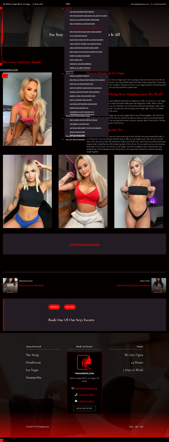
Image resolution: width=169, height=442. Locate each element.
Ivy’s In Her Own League (78, 36)
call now (54, 307)
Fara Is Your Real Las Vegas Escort (82, 24)
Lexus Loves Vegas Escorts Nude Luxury (84, 48)
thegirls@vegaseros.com (141, 4)
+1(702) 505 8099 (159, 4)
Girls (136, 426)
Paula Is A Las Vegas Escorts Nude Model (84, 20)
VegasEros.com (9, 69)
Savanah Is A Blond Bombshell (80, 64)
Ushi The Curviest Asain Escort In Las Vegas (86, 88)
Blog (141, 426)
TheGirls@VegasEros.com (86, 388)
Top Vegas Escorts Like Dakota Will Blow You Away (88, 16)
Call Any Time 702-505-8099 (75, 136)
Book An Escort (84, 408)
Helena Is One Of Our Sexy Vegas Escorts (85, 92)
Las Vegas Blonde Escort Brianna (82, 12)
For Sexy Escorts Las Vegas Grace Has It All (86, 28)
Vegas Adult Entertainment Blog (78, 116)
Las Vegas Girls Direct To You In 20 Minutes (85, 128)
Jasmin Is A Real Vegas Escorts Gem (82, 96)
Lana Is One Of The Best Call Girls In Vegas (85, 44)
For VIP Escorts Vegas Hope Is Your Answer (85, 32)
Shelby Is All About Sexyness (80, 68)
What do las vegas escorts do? (81, 84)
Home (68, 4)
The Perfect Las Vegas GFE (79, 124)
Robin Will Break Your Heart (80, 56)
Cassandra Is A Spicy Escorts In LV (82, 112)
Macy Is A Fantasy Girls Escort (81, 100)
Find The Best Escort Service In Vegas (83, 120)
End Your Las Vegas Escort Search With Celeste (87, 80)
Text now (70, 307)
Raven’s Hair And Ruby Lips (79, 108)
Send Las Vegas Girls (77, 132)
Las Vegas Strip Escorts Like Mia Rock (83, 104)
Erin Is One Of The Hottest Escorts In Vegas (86, 52)
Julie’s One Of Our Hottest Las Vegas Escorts (86, 40)
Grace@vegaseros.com (84, 244)
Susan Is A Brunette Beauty (79, 76)
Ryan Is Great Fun (76, 60)
